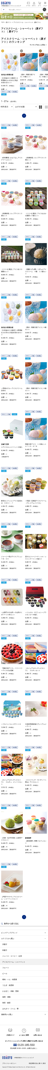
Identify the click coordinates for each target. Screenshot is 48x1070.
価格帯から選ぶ (7, 1014)
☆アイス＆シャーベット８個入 (11, 447)
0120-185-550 (26, 1045)
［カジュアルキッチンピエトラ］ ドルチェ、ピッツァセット (11, 782)
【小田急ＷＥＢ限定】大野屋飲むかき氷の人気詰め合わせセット (9, 80)
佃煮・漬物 (6, 997)
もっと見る (38, 45)
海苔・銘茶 (6, 1003)
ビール (4, 973)
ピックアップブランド (9, 933)
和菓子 (4, 950)
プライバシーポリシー (9, 1063)
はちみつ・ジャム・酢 (10, 1009)
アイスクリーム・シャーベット (13, 962)
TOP (2, 22)
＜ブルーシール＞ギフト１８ (11, 724)
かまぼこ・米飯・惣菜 (10, 991)
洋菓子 (4, 944)
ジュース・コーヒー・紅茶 (12, 956)
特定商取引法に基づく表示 (37, 1063)
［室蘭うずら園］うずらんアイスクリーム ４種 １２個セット (35, 271)
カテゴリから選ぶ (7, 938)
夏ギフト (9, 22)
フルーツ (5, 968)
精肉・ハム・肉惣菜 (9, 979)
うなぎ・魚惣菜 (8, 985)
